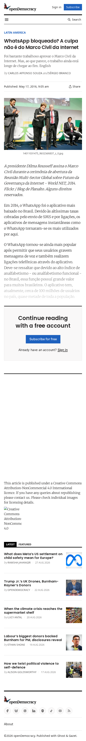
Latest (10, 544)
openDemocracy (19, 590)
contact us (22, 498)
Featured (25, 544)
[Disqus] (43, 426)
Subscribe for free (43, 339)
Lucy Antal (15, 617)
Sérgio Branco (59, 73)
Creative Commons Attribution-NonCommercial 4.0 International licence (43, 488)
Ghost (61, 736)
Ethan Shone (16, 644)
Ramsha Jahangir (19, 562)
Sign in (63, 350)
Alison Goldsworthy (22, 672)
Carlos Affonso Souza (25, 73)
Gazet (72, 736)
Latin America (15, 32)
